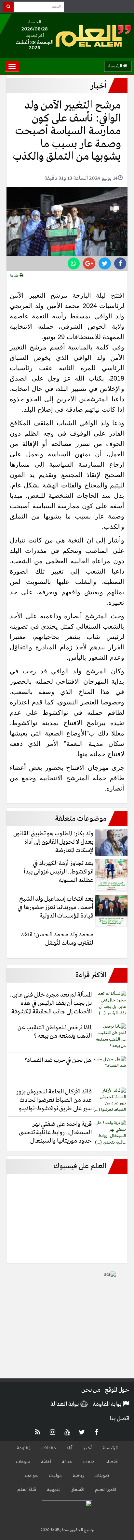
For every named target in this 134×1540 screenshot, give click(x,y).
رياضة (78, 1476)
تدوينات (101, 1476)
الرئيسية (115, 66)
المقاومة (24, 1448)
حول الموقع (117, 1390)
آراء (69, 1448)
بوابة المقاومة (108, 1404)
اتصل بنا (119, 1418)
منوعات (23, 1462)
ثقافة (46, 1462)
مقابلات (48, 1448)
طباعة (15, 275)
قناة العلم (26, 1490)
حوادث (31, 1476)
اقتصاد (111, 1462)
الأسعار (77, 1490)
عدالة (67, 1462)
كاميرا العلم (106, 1490)
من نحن (90, 1390)
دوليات (55, 1476)
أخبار (87, 1448)
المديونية (53, 1490)
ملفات (89, 1462)
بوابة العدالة (65, 1404)
